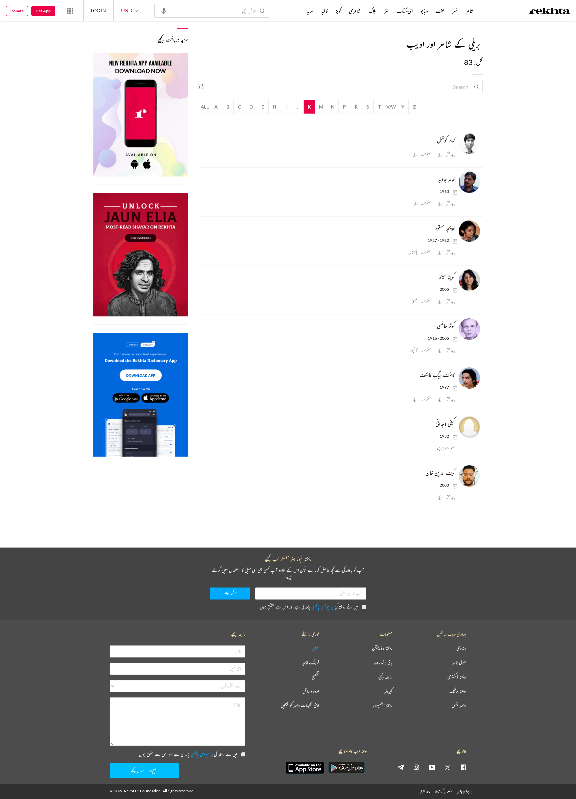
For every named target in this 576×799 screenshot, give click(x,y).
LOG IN (98, 10)
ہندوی (461, 648)
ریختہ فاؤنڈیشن (382, 648)
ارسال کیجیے (138, 770)
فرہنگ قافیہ (310, 662)
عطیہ (315, 648)
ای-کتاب (405, 11)
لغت (440, 11)
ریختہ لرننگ (457, 691)
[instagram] (416, 767)
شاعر (469, 11)
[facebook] (463, 767)
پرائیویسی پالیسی (322, 606)
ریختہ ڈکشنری (456, 677)
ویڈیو (424, 11)
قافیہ (324, 11)
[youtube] (432, 767)
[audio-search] (163, 10)
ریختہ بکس (459, 705)
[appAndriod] (346, 768)
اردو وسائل (310, 691)
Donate (17, 10)
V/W (391, 107)
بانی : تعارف (383, 662)
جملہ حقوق (425, 791)
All (205, 107)
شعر (455, 11)
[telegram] (400, 767)
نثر (386, 11)
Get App (43, 10)
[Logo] (549, 11)
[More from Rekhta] (70, 11)
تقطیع (315, 677)
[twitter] (447, 767)
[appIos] (305, 768)
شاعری (355, 11)
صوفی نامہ (459, 662)
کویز (338, 11)
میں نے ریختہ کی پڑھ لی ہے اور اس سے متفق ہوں (309, 606)
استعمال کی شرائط (443, 791)
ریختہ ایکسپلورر (382, 705)
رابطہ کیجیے (385, 677)
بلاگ (372, 11)
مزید (310, 11)
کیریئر (388, 691)
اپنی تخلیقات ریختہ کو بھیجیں (300, 705)
